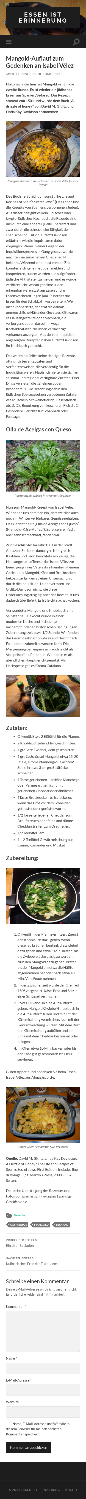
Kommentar (16, 1306)
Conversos (18, 1224)
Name (11, 1358)
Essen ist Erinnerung (43, 17)
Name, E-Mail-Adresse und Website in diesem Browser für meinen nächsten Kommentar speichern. (37, 1429)
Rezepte (19, 1215)
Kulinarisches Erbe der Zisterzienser (33, 1261)
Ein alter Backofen (21, 1243)
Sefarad (62, 1224)
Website (12, 1402)
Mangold (41, 1224)
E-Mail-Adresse (19, 1380)
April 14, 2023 (17, 74)
